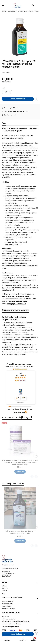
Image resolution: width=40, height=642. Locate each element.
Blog (3, 593)
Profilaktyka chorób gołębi (8, 11)
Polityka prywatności (8, 619)
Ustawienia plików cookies (10, 624)
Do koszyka (20, 472)
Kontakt (4, 591)
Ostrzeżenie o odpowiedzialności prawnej (15, 621)
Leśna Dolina (6, 73)
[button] (13, 369)
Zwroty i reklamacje (8, 609)
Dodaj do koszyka (18, 99)
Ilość (3, 88)
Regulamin (5, 617)
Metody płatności (7, 601)
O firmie (4, 586)
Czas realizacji (6, 606)
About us (5, 588)
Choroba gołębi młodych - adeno (28, 11)
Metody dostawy (7, 604)
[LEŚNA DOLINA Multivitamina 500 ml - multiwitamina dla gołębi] (20, 508)
